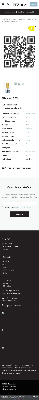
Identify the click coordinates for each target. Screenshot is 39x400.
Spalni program (10, 12)
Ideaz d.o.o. (12, 389)
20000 (28, 140)
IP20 (27, 125)
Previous (6, 53)
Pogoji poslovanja (8, 270)
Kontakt (4, 267)
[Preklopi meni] (3, 4)
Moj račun (5, 262)
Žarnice (30, 19)
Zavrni (20, 399)
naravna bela (30, 113)
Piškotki (4, 273)
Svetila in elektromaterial (26, 12)
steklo (28, 136)
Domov (4, 19)
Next (33, 53)
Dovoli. (25, 399)
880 (27, 117)
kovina (28, 132)
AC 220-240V (30, 151)
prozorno (29, 129)
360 (27, 144)
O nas (4, 264)
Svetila (25, 19)
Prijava (33, 4)
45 (27, 155)
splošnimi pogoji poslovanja (21, 207)
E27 (27, 148)
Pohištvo (5, 249)
